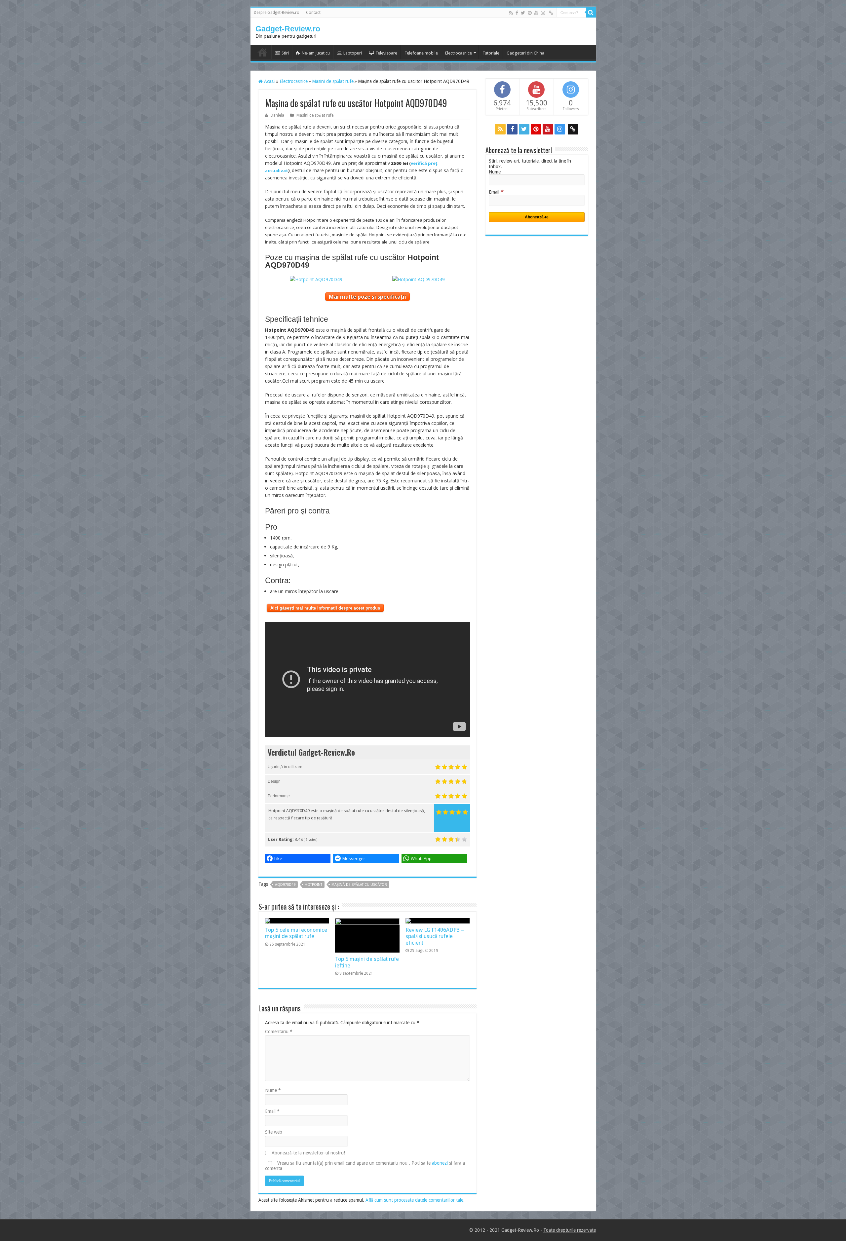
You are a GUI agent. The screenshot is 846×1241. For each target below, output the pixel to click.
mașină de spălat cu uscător (359, 885)
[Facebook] (517, 13)
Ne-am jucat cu (316, 53)
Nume (273, 1090)
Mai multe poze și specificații (367, 296)
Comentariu (278, 1031)
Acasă (269, 81)
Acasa (262, 52)
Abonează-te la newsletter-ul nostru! (308, 1152)
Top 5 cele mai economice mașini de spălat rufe (296, 933)
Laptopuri (352, 53)
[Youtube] (536, 13)
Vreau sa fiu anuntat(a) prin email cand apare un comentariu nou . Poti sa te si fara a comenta (365, 1165)
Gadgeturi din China (525, 53)
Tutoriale (490, 53)
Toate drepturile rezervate (569, 1230)
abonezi (440, 1163)
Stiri (285, 53)
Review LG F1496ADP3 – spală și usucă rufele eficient (434, 936)
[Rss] (511, 13)
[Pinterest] (529, 13)
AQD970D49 (285, 885)
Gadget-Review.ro (287, 28)
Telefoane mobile (421, 53)
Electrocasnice (458, 53)
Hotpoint (313, 885)
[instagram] (543, 13)
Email (272, 1111)
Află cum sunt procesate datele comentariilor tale (414, 1200)
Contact (313, 12)
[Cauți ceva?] (591, 13)
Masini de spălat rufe (333, 81)
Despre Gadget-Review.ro (276, 12)
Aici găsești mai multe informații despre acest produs (325, 608)
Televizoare (386, 53)
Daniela (277, 115)
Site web (273, 1132)
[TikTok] (551, 13)
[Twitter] (523, 13)
